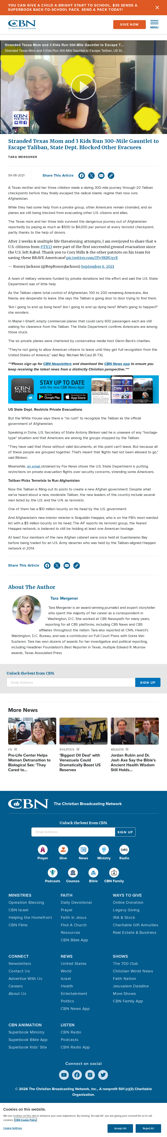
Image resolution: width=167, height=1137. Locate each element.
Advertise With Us (26, 978)
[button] (152, 24)
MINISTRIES (20, 895)
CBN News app (117, 363)
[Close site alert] (157, 7)
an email (34, 466)
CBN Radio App (75, 1047)
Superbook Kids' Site (28, 1047)
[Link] (111, 175)
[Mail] (101, 175)
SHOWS (120, 956)
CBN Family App (128, 1001)
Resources (70, 932)
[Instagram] (90, 1075)
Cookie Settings (12, 1128)
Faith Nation (124, 978)
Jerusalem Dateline (131, 986)
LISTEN (68, 1025)
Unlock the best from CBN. (31, 673)
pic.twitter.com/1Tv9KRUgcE (92, 257)
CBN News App (75, 1008)
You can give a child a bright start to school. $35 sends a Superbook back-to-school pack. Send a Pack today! (73, 7)
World (66, 971)
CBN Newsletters (57, 363)
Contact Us (19, 971)
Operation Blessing (26, 902)
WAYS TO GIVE (127, 895)
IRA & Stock (124, 917)
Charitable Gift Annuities (135, 925)
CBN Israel (19, 910)
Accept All (120, 1128)
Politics (67, 1001)
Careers (16, 986)
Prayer (67, 910)
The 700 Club (125, 963)
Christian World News (133, 971)
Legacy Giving (126, 910)
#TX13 (46, 246)
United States (74, 963)
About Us (17, 993)
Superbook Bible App (28, 1039)
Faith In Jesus (74, 917)
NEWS (67, 956)
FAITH (67, 895)
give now (129, 24)
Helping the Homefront (30, 917)
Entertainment (74, 993)
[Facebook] (81, 175)
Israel (66, 978)
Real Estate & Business (134, 932)
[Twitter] (91, 175)
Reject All (148, 1128)
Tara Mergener (22, 157)
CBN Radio (71, 1032)
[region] (83, 1120)
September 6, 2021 (97, 266)
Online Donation (128, 902)
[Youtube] (64, 1075)
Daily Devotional (76, 902)
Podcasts (70, 1039)
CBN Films (18, 925)
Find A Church (74, 925)
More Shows (124, 993)
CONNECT (19, 956)
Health (67, 986)
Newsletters (20, 963)
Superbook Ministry (27, 1032)
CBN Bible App (74, 940)
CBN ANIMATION (25, 1025)
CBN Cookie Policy (25, 1120)
